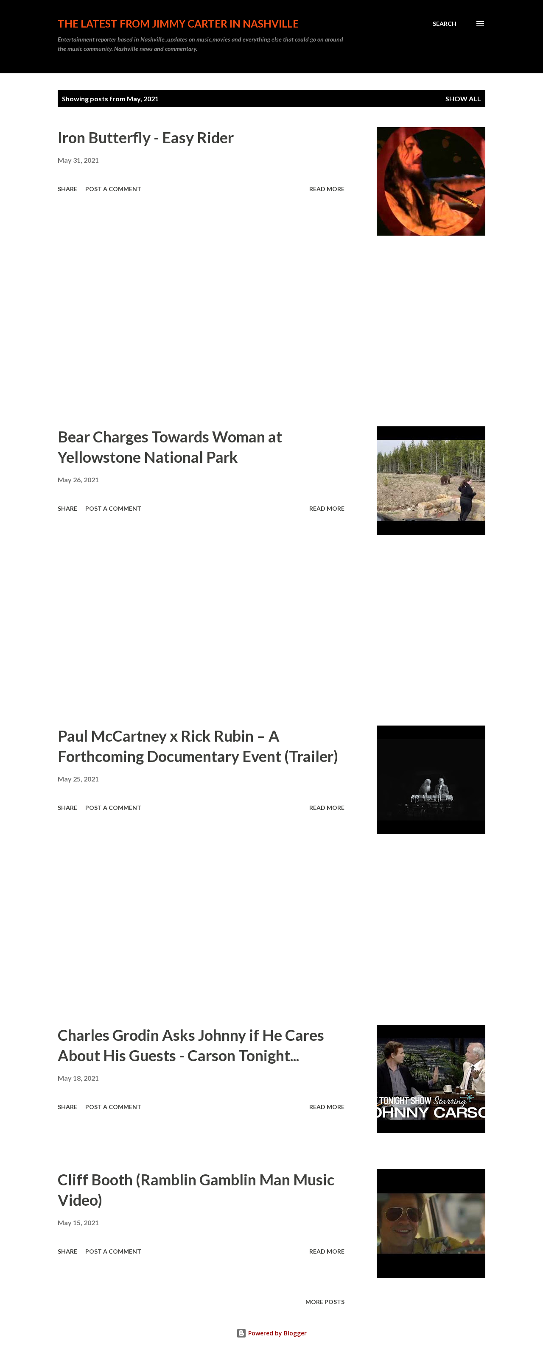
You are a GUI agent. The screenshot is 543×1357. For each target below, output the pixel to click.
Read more (326, 188)
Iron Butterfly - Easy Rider (146, 137)
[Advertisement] (201, 331)
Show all (463, 99)
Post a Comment (113, 188)
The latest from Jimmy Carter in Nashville (178, 23)
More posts (324, 1301)
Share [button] (67, 188)
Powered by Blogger (276, 1333)
